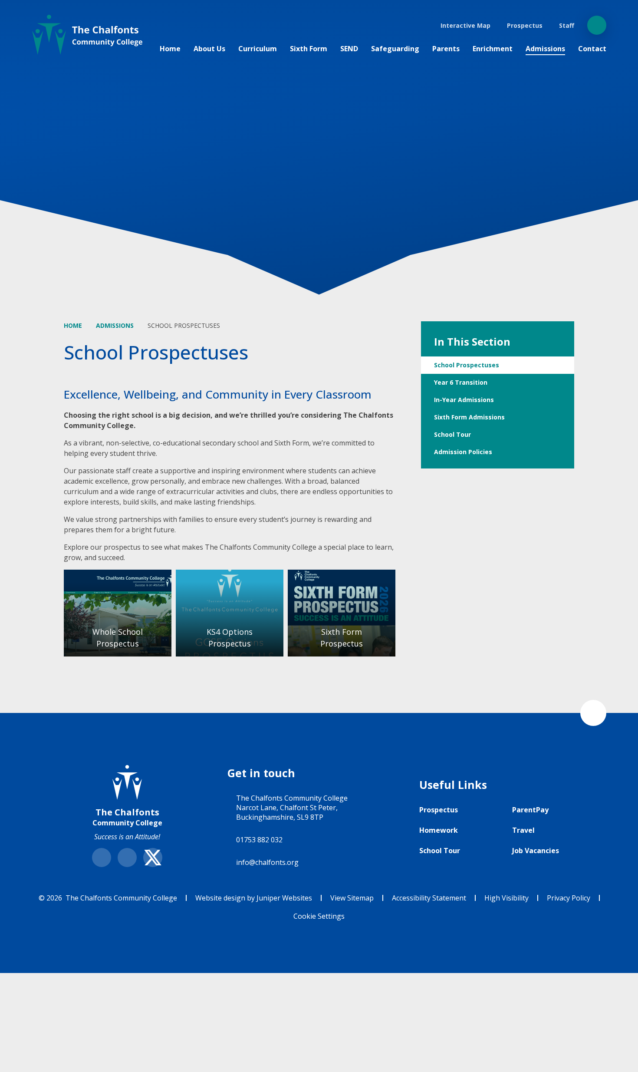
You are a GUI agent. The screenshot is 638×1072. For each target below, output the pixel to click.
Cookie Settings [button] (319, 916)
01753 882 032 (259, 839)
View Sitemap (352, 898)
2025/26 (117, 613)
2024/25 (341, 613)
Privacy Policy (568, 898)
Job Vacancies (535, 850)
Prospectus (438, 810)
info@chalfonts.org (267, 862)
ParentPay (530, 810)
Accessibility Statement (429, 898)
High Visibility (506, 898)
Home (73, 325)
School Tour (439, 850)
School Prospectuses (184, 325)
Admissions (115, 325)
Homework (438, 830)
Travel (523, 830)
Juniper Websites (284, 898)
